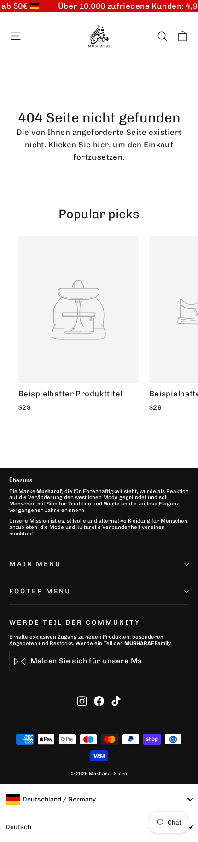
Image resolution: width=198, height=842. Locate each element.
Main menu (35, 564)
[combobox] (99, 799)
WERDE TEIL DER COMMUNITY (74, 622)
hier (101, 144)
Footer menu (40, 591)
